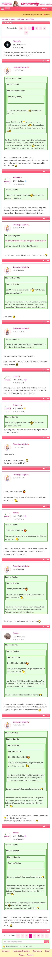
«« (21, 28)
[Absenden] (7, 8)
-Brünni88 (16, 177)
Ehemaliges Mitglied (20, 67)
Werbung (30, 955)
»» (26, 33)
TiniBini (15, 376)
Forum (13, 19)
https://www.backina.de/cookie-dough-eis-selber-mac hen (25, 241)
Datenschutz (37, 951)
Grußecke (20, 19)
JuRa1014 (16, 405)
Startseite (5, 19)
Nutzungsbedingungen (21, 951)
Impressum (6, 951)
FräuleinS (16, 41)
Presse (21, 955)
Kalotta (15, 633)
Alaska (15, 513)
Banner (47, 951)
